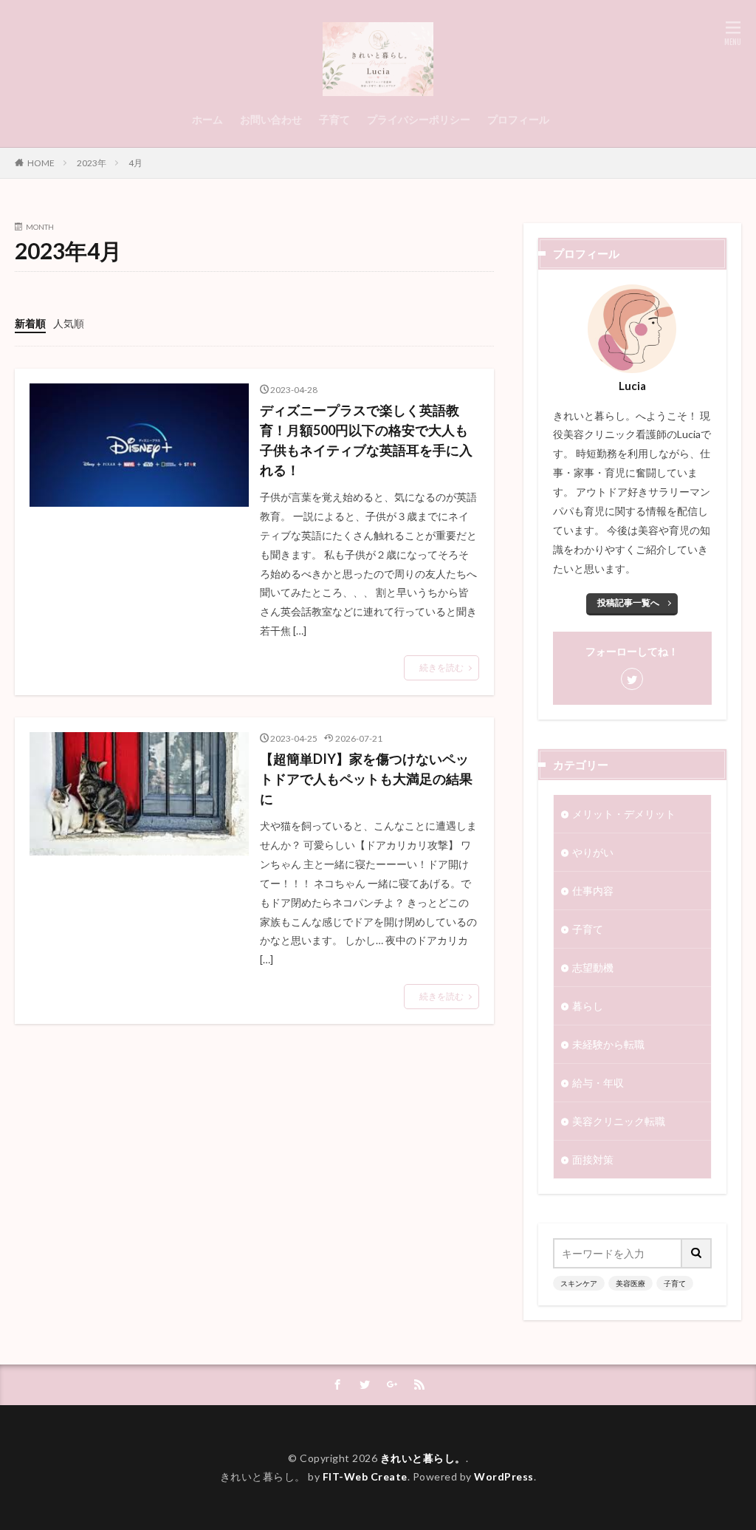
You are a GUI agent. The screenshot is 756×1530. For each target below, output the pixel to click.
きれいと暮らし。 (423, 1458)
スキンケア (578, 1283)
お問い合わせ (271, 119)
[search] (697, 1253)
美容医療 (630, 1283)
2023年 (91, 162)
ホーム (207, 119)
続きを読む (441, 667)
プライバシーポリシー (418, 119)
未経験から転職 (608, 1044)
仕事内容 (593, 890)
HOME (41, 162)
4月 (135, 162)
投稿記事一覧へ (628, 602)
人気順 (68, 323)
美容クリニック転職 (618, 1121)
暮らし (587, 1006)
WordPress (504, 1476)
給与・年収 (598, 1082)
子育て (334, 119)
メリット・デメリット (624, 813)
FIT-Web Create (365, 1476)
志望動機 (593, 967)
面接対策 (593, 1159)
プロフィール (518, 119)
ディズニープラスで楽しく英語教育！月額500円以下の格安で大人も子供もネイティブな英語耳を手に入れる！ (366, 440)
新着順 (30, 323)
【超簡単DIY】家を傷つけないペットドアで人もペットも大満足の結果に (366, 779)
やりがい (593, 852)
